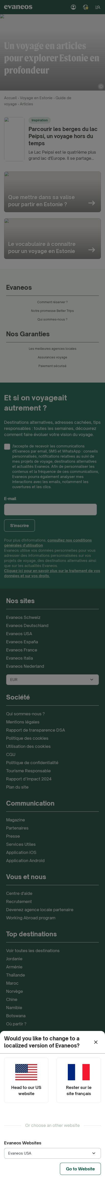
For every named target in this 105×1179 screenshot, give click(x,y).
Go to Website (80, 1168)
